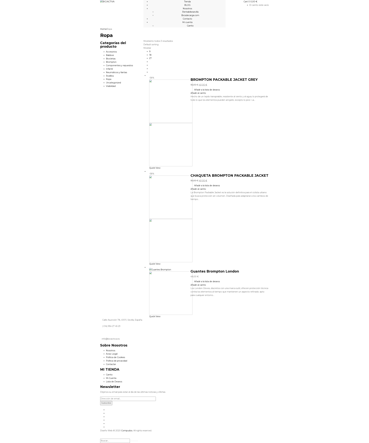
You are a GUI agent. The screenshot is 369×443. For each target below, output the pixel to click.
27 (150, 58)
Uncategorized (113, 82)
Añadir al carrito (198, 93)
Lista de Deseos (114, 381)
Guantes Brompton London (215, 271)
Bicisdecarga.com (190, 15)
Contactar (111, 364)
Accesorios (111, 51)
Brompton (111, 62)
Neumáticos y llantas (116, 72)
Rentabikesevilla (190, 12)
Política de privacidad (116, 360)
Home (103, 29)
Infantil (109, 69)
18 (150, 55)
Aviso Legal (111, 354)
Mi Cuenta (111, 378)
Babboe (110, 55)
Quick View (155, 168)
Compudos (126, 430)
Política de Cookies (115, 357)
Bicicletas (110, 58)
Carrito (190, 25)
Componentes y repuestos (119, 65)
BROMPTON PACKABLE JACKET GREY (224, 80)
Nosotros (110, 350)
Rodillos (110, 76)
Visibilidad (111, 86)
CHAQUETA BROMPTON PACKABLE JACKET (229, 176)
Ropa (108, 79)
